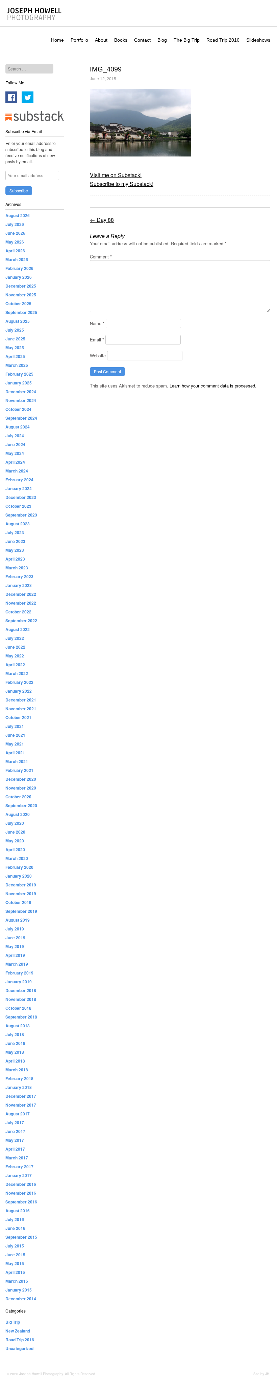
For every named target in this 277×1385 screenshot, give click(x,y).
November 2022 (20, 603)
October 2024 (18, 409)
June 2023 (15, 541)
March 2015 (16, 1281)
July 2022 (14, 638)
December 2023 (20, 497)
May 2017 (14, 1140)
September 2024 (21, 418)
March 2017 (16, 1158)
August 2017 (17, 1114)
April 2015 (15, 1272)
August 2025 (17, 321)
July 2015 (14, 1246)
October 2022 (18, 612)
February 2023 (19, 576)
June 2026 (15, 233)
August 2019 (17, 920)
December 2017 (20, 1096)
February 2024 (19, 480)
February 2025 (19, 374)
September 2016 (21, 1202)
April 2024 (15, 462)
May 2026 (14, 242)
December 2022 (20, 594)
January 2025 (18, 383)
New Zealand (17, 1331)
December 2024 (20, 392)
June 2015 (15, 1255)
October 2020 (18, 797)
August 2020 (17, 814)
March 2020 (16, 858)
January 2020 (18, 876)
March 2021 (16, 761)
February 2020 (19, 867)
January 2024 (18, 488)
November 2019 (20, 893)
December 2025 (20, 286)
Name (97, 323)
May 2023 (14, 550)
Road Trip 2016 (223, 40)
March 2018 (16, 1070)
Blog (162, 40)
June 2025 (15, 339)
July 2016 (14, 1219)
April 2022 (15, 665)
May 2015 (14, 1263)
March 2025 (16, 365)
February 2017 (19, 1166)
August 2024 (17, 427)
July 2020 (14, 823)
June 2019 (15, 938)
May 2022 (14, 656)
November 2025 (20, 295)
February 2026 (19, 268)
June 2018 (15, 1043)
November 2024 (20, 400)
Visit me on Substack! (116, 175)
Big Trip (12, 1322)
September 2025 (21, 312)
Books (120, 40)
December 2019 (20, 885)
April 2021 (15, 753)
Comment (101, 256)
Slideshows (258, 40)
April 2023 (15, 559)
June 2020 (15, 832)
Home (57, 40)
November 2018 (20, 999)
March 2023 (16, 568)
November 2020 (20, 788)
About (101, 40)
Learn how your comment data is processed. (213, 385)
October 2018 (18, 1008)
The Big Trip (187, 40)
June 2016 (15, 1228)
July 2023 (14, 532)
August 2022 (17, 629)
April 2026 (15, 251)
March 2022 (16, 673)
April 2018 (15, 1061)
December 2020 (20, 779)
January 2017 (18, 1175)
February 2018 (19, 1078)
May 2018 (14, 1052)
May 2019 (14, 946)
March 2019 (16, 964)
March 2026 (16, 259)
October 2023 (18, 506)
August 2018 (17, 1026)
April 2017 (15, 1149)
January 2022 (18, 691)
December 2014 (20, 1299)
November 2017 (20, 1105)
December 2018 (20, 990)
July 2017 (14, 1122)
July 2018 (14, 1034)
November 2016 (20, 1193)
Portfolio (79, 40)
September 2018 (21, 1017)
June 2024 (15, 444)
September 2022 (21, 620)
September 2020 (21, 805)
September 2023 (21, 515)
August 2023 (17, 524)
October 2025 (18, 303)
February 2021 (19, 770)
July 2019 (14, 929)
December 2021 (20, 700)
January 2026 (18, 277)
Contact (142, 40)
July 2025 (14, 330)
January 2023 (18, 585)
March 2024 (16, 471)
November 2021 (20, 709)
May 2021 (14, 744)
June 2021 (15, 735)
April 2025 (15, 356)
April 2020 (15, 849)
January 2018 (18, 1087)
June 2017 (15, 1131)
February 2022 (19, 682)
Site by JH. (261, 1373)
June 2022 (15, 647)
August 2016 (17, 1211)
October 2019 (18, 902)
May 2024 (14, 453)
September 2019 (21, 911)
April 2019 (15, 955)
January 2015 (18, 1290)
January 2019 (18, 982)
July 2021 (14, 726)
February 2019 (19, 973)
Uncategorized (19, 1348)
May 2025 (14, 347)
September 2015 (21, 1237)
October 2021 (18, 717)
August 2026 (17, 215)
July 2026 (14, 224)
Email (97, 339)
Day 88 (102, 220)
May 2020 (14, 841)
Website (98, 355)
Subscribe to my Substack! (121, 184)
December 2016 (20, 1184)
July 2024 (14, 436)
